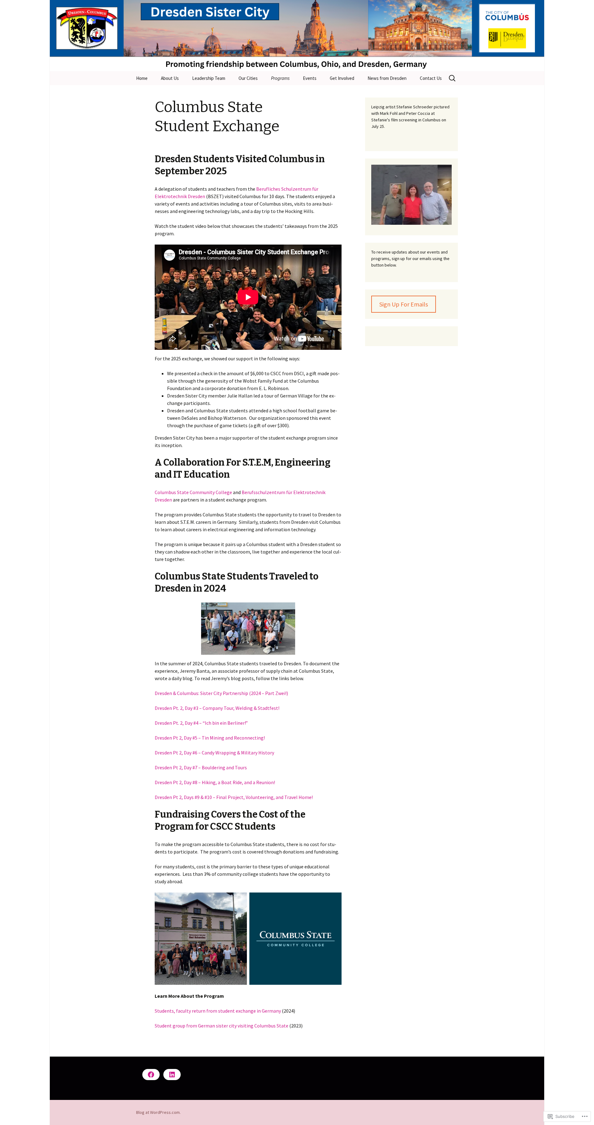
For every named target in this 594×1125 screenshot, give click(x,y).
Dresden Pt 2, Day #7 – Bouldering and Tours (201, 767)
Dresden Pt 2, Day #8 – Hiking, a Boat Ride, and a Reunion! (215, 782)
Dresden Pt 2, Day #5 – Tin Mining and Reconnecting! (210, 738)
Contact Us (431, 78)
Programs (280, 78)
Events (309, 78)
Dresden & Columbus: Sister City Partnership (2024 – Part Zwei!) (221, 693)
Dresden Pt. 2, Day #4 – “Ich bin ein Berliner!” (201, 723)
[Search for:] (452, 78)
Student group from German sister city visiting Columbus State (221, 1026)
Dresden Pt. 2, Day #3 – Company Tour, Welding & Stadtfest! (217, 708)
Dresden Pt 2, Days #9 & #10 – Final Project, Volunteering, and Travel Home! (234, 797)
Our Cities (248, 78)
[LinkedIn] (172, 1074)
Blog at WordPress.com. (158, 1112)
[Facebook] (151, 1074)
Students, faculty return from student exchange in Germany (218, 1011)
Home (142, 78)
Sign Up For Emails (403, 304)
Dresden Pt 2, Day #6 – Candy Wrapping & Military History (214, 752)
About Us (170, 78)
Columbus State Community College (193, 492)
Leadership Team (208, 78)
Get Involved (342, 78)
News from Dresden (387, 78)
